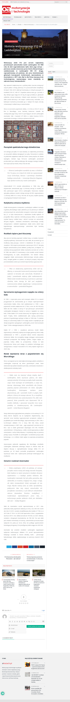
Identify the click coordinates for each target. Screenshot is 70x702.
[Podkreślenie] (15, 622)
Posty (49, 72)
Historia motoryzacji (11, 41)
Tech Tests (38, 17)
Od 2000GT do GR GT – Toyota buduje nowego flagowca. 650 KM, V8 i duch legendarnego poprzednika (61, 201)
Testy (53, 72)
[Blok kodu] (27, 622)
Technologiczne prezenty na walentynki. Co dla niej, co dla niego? (35, 558)
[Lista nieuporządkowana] (22, 622)
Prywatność (51, 232)
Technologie (17, 17)
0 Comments (27, 55)
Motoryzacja (7, 17)
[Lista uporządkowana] (19, 622)
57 (44, 663)
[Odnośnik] (29, 622)
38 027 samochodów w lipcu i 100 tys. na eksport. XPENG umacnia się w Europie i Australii (61, 187)
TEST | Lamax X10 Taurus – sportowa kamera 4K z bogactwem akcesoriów (38, 666)
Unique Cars (6, 20)
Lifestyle (46, 17)
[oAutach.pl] (16, 9)
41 (44, 686)
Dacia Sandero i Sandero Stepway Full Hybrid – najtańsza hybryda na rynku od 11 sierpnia (24, 583)
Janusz (8, 55)
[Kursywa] (12, 622)
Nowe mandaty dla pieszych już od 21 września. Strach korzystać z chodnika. (37, 691)
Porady (54, 17)
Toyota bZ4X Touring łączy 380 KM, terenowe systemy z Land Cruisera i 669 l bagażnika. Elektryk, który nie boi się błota (9, 584)
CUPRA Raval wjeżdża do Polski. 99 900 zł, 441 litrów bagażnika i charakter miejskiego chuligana (39, 584)
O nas (49, 229)
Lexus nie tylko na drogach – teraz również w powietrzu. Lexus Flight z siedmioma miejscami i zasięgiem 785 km (61, 129)
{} (31, 621)
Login (43, 610)
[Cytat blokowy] (24, 622)
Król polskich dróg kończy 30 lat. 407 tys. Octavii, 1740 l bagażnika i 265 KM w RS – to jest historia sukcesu (61, 82)
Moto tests (28, 17)
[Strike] (17, 622)
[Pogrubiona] (10, 622)
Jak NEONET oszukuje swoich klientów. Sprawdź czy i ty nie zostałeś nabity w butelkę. (37, 678)
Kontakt (50, 235)
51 (44, 672)
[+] (34, 621)
